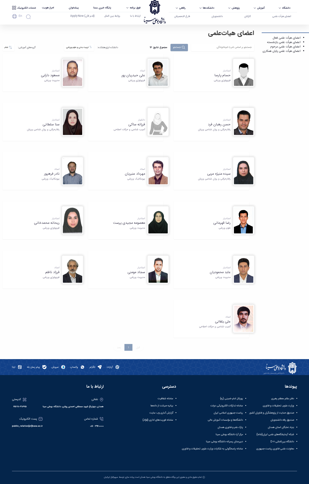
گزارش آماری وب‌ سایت (161, 413)
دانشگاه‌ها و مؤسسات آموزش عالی (225, 420)
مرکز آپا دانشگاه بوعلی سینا (229, 434)
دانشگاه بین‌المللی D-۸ (282, 442)
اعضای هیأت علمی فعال (287, 38)
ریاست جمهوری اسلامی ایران (228, 413)
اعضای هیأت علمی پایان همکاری (282, 51)
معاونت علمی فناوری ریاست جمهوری (275, 449)
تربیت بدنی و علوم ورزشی (77, 47)
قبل (138, 347)
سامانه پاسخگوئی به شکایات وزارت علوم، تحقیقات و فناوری (212, 449)
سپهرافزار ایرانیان (111, 477)
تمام (7, 47)
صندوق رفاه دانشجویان (282, 420)
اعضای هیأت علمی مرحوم (285, 46)
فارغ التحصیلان (182, 16)
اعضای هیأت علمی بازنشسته (284, 42)
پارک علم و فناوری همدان (230, 427)
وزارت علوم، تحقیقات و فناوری (278, 406)
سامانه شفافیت (165, 398)
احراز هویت (48, 8)
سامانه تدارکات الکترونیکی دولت (226, 406)
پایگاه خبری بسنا (102, 8)
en (20, 15)
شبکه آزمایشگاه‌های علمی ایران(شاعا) (275, 434)
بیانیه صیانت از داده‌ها (162, 406)
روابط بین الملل (112, 16)
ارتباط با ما (135, 16)
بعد (119, 347)
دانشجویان (217, 16)
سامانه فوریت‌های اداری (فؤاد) (158, 420)
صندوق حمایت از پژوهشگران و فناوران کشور (271, 413)
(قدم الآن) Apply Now (82, 16)
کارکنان (247, 16)
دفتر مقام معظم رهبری (282, 398)
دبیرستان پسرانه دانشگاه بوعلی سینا (224, 442)
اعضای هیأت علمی (281, 16)
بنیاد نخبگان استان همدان (281, 427)
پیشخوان (74, 8)
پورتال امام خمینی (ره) (231, 398)
